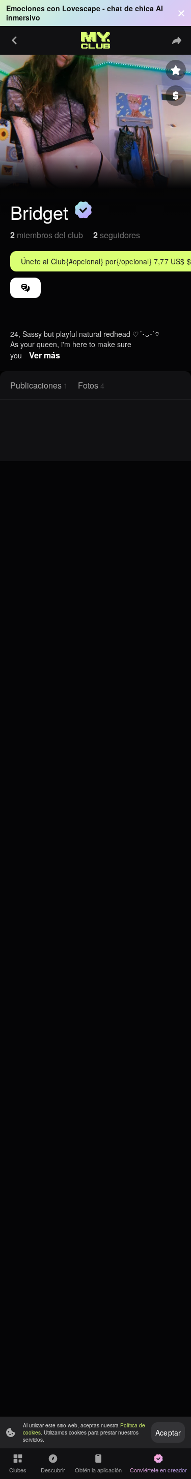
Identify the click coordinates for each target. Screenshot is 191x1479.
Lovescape (81, 8)
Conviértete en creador (158, 1470)
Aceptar (168, 1432)
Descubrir (53, 1470)
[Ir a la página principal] (96, 40)
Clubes (17, 1470)
